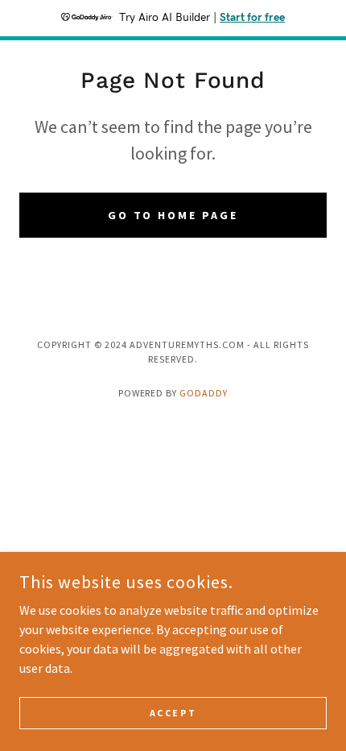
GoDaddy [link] (203, 393)
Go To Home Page (173, 215)
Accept (173, 713)
